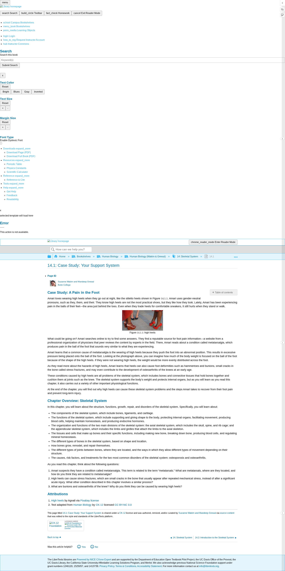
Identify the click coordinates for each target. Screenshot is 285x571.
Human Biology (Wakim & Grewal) (147, 256)
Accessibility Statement (149, 566)
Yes (84, 547)
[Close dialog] (2, 227)
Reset (5, 86)
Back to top (53, 537)
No (96, 547)
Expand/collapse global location (236, 255)
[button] (12, 195)
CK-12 (99, 504)
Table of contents (224, 292)
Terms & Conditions (125, 566)
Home (62, 256)
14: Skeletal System (187, 256)
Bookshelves (83, 256)
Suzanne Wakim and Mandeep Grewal (76, 282)
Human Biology (110, 256)
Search (53, 249)
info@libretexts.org (208, 566)
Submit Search (10, 65)
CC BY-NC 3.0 (123, 504)
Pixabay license (89, 500)
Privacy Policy (106, 566)
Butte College (64, 285)
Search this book (9, 55)
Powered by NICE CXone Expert (94, 559)
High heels (58, 500)
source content (227, 513)
